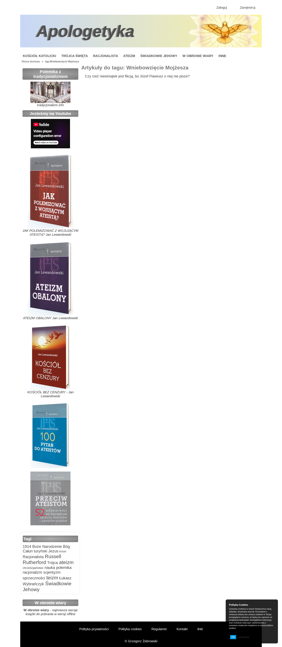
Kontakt (182, 629)
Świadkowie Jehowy (158, 56)
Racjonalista (105, 56)
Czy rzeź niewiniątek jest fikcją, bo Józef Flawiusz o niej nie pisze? (137, 76)
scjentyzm (51, 572)
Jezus (52, 551)
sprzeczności (34, 578)
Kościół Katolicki (39, 56)
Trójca (52, 562)
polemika (63, 567)
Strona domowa (31, 61)
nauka (49, 567)
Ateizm (129, 56)
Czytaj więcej (243, 637)
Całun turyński (35, 551)
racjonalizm (32, 572)
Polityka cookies (130, 629)
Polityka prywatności (94, 629)
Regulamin (159, 629)
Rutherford (34, 562)
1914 (27, 546)
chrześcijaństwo (33, 568)
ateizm (66, 562)
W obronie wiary (197, 56)
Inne (222, 56)
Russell (52, 556)
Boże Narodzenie (46, 546)
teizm (51, 577)
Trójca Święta (74, 56)
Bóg (66, 546)
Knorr (62, 551)
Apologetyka (86, 31)
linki (200, 629)
